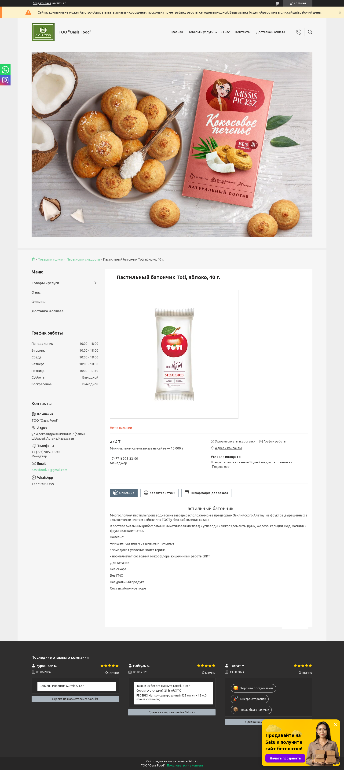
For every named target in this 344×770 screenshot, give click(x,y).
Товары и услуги (200, 32)
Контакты (242, 32)
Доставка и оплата (270, 32)
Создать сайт (42, 3)
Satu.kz (193, 761)
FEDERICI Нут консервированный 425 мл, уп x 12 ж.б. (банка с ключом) (171, 697)
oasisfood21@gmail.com (49, 470)
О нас (225, 32)
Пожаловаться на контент (185, 765)
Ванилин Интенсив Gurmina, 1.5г (62, 685)
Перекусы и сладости (83, 259)
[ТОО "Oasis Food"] (43, 32)
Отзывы (38, 302)
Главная (177, 32)
